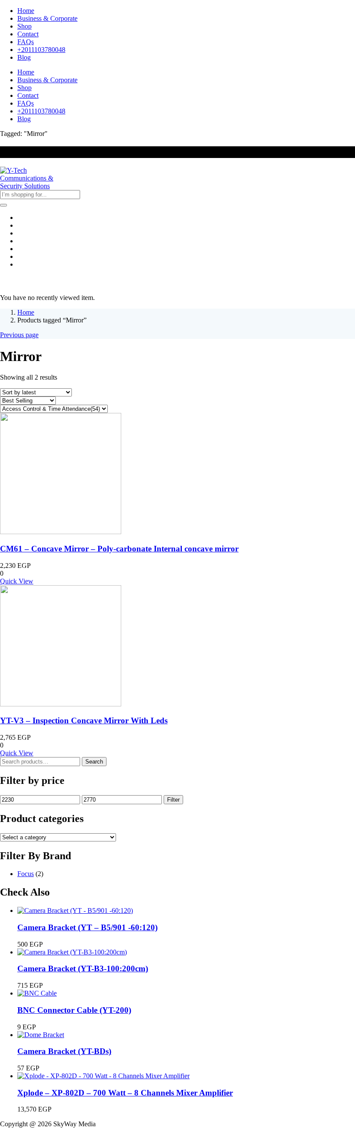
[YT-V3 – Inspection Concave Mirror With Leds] (60, 704)
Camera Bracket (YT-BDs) (64, 1051)
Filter (173, 799)
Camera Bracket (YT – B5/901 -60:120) (87, 927)
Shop (24, 26)
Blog (24, 57)
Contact (28, 34)
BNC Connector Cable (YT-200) (74, 1010)
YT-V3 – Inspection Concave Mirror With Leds (84, 720)
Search (94, 761)
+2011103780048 (41, 49)
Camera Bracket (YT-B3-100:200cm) (82, 968)
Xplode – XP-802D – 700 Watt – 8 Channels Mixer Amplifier (125, 1092)
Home (25, 10)
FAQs (25, 41)
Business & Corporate (47, 18)
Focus (25, 873)
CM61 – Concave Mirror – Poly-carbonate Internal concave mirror (119, 548)
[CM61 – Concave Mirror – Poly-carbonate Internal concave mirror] (60, 531)
